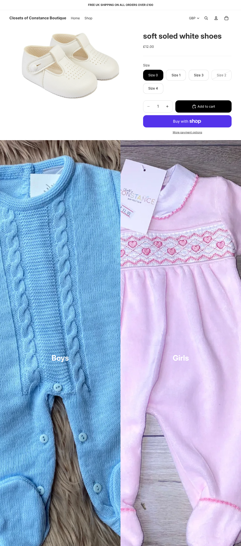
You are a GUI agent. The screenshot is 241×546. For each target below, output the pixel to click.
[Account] (216, 18)
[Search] (206, 18)
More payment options (187, 132)
